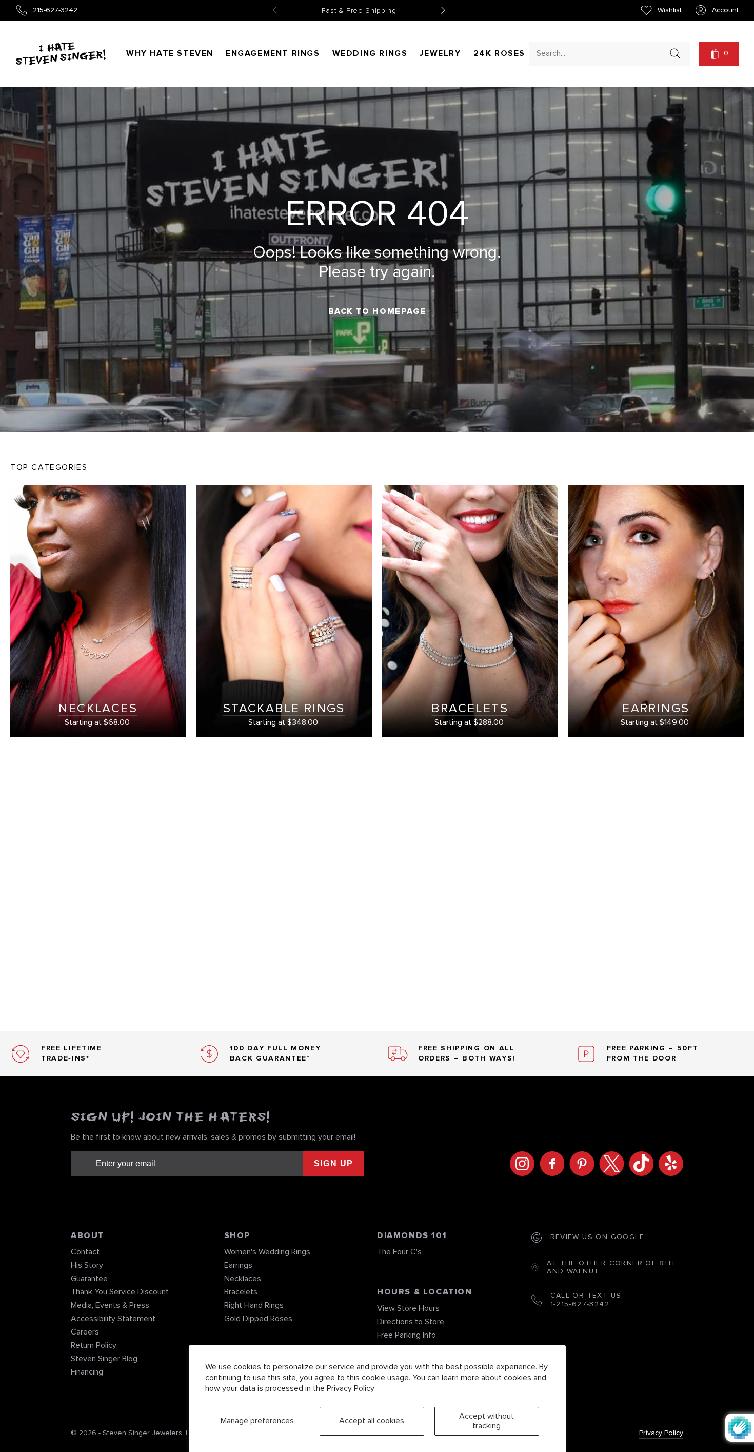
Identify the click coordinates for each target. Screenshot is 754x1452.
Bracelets (240, 1292)
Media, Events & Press (110, 1305)
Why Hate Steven (169, 53)
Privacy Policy (350, 1388)
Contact (85, 1252)
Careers (85, 1332)
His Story (87, 1265)
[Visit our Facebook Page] (549, 1163)
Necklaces (242, 1278)
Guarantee (89, 1278)
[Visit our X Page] (609, 1163)
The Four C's (399, 1252)
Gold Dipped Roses (258, 1318)
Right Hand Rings (254, 1305)
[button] (719, 54)
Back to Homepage (377, 311)
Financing (87, 1372)
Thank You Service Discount (120, 1292)
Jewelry (440, 53)
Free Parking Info (406, 1335)
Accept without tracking (486, 1421)
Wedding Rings (370, 53)
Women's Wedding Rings (267, 1252)
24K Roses (499, 53)
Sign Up (333, 1163)
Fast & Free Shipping (359, 10)
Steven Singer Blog (104, 1359)
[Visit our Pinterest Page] (579, 1163)
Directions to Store (410, 1322)
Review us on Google (597, 1237)
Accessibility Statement (113, 1318)
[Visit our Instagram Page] (519, 1163)
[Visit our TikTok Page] (638, 1163)
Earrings (238, 1265)
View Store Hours (408, 1308)
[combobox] (600, 53)
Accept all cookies (371, 1421)
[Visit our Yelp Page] (668, 1163)
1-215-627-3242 (580, 1304)
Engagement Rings (273, 53)
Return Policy (93, 1345)
